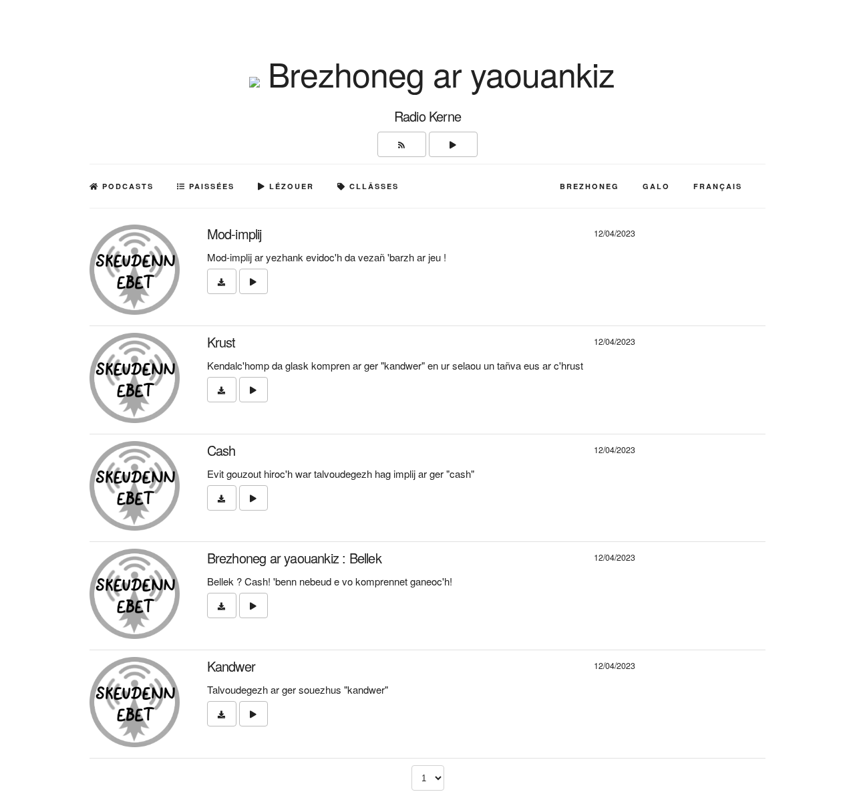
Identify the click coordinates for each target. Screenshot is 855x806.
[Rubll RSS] (401, 144)
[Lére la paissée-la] (253, 281)
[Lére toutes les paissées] (453, 144)
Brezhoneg (589, 186)
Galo (656, 186)
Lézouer (290, 186)
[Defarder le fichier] (221, 281)
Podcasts (126, 186)
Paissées (210, 186)
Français (717, 186)
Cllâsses (372, 186)
